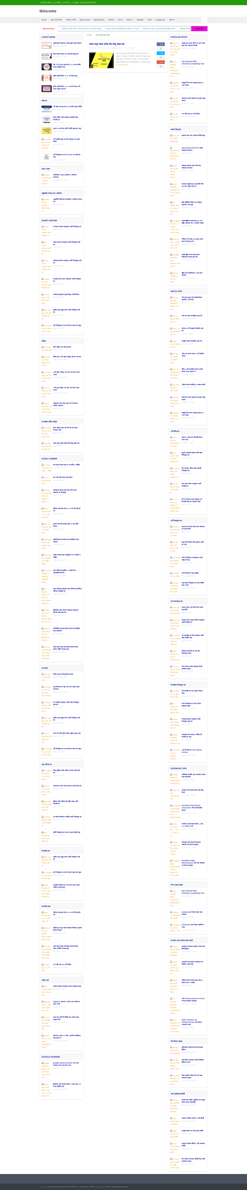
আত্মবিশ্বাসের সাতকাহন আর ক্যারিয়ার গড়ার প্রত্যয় (66, 540)
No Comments (128, 48)
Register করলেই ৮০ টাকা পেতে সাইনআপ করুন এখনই (66, 1002)
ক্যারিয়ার (111, 20)
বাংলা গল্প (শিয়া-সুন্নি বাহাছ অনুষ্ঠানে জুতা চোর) (67, 733)
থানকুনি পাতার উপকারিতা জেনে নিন (192, 341)
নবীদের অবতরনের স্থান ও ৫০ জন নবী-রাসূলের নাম (66, 509)
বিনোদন (120, 20)
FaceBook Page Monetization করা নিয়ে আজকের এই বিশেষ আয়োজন (193, 862)
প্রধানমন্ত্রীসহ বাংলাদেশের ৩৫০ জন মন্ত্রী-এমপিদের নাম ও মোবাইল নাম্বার (193, 221)
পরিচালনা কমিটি (71, 20)
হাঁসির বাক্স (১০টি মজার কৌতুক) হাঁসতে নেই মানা (67, 356)
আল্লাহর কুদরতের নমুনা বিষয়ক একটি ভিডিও (66, 294)
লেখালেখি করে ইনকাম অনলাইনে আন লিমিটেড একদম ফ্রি (192, 962)
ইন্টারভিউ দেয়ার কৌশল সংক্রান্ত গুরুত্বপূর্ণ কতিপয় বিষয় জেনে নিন (65, 611)
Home (44, 20)
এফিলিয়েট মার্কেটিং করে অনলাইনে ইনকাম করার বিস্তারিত (159, 29)
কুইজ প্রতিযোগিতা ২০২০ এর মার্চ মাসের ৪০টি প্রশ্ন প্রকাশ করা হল (66, 87)
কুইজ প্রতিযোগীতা (56, 20)
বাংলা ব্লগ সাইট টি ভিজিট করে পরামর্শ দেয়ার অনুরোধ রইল (66, 1018)
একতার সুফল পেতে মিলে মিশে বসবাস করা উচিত (192, 608)
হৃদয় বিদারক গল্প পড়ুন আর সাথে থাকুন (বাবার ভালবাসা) (66, 687)
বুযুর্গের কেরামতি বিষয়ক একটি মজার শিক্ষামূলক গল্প (192, 453)
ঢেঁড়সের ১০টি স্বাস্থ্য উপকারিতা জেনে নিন (193, 329)
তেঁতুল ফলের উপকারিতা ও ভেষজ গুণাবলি (193, 384)
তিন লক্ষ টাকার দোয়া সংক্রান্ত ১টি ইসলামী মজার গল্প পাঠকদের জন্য (192, 500)
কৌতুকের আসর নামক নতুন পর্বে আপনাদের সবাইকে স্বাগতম (65, 404)
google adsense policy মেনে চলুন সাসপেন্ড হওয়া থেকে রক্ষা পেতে (66, 1064)
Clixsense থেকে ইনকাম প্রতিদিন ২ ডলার (193, 925)
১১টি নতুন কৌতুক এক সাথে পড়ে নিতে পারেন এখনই (66, 388)
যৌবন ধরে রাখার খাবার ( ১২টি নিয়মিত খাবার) (193, 354)
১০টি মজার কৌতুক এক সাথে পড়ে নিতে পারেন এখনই (66, 373)
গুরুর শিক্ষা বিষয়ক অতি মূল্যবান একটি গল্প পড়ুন (193, 543)
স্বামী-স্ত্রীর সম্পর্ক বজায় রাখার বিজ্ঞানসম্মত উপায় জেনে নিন (191, 255)
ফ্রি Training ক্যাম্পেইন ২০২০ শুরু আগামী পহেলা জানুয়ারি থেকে (67, 65)
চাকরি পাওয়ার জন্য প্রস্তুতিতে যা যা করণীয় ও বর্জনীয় (67, 555)
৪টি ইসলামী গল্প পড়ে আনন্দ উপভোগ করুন (192, 691)
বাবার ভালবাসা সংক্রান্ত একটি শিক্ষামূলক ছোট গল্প (66, 243)
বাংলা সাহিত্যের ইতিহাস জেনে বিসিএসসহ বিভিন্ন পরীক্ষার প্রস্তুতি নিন (67, 589)
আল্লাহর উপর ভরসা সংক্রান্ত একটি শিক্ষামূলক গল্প (67, 279)
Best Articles (99, 20)
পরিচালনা (172, 20)
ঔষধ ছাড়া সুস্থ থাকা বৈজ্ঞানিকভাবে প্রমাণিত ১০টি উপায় (85, 29)
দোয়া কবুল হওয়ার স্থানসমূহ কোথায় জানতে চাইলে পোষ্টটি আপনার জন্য (65, 647)
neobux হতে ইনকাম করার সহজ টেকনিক (192, 913)
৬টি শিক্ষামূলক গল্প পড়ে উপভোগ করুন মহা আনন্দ (67, 325)
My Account (85, 20)
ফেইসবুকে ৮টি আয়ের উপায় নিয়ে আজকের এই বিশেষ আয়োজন (191, 843)
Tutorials (140, 20)
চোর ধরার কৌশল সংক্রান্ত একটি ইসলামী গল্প (191, 484)
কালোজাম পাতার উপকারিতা (88, 3)
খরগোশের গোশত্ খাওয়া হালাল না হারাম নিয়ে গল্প (67, 785)
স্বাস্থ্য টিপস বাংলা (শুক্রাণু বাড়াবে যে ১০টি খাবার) (192, 83)
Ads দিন (130, 20)
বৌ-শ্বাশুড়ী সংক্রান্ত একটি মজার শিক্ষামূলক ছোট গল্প (66, 703)
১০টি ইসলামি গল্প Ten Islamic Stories (192, 751)
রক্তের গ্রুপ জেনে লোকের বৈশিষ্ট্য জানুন (193, 135)
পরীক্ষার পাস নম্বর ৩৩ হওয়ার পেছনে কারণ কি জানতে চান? (192, 240)
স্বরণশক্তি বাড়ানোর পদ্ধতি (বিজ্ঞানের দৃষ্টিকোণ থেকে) (193, 1060)
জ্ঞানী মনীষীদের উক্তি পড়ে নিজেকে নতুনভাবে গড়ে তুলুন (192, 203)
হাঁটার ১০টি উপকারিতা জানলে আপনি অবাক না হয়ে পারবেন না (192, 370)
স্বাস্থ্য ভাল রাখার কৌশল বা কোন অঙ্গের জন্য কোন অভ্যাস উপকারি (193, 44)
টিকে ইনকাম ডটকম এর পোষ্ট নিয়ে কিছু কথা (65, 54)
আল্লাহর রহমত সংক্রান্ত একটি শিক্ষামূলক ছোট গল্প (191, 720)
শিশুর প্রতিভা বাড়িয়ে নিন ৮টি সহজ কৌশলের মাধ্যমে (192, 1076)
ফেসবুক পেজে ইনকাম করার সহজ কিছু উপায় (192, 791)
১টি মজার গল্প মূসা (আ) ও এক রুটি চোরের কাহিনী (67, 106)
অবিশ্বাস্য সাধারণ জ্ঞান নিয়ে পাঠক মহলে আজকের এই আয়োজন (65, 491)
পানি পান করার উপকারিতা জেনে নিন (192, 315)
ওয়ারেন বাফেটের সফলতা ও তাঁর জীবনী (193, 1118)
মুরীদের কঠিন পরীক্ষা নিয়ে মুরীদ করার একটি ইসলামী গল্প (65, 802)
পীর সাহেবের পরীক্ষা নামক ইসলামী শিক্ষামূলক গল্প (191, 469)
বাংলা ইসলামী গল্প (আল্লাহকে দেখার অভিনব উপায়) (192, 558)
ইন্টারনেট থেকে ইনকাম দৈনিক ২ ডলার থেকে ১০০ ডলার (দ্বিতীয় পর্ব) (67, 1085)
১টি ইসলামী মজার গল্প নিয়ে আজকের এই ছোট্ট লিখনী (66, 140)
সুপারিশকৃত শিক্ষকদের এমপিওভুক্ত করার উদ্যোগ (67, 43)
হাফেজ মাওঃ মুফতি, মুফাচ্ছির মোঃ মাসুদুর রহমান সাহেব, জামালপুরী (193, 1100)
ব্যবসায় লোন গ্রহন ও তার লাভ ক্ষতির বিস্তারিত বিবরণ (122, 29)
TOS (150, 20)
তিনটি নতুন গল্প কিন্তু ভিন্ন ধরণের (63, 674)
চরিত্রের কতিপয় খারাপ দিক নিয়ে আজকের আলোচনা (191, 166)
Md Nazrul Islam (103, 48)
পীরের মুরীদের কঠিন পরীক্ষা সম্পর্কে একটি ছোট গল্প (66, 771)
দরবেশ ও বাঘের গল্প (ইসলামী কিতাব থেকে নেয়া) (192, 438)
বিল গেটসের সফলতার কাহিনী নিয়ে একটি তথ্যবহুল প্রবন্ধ (193, 1159)
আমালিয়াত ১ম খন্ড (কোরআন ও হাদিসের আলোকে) (64, 175)
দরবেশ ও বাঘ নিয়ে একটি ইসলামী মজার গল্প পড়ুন (67, 128)
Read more (124, 64)
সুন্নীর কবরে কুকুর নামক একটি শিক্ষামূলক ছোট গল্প (66, 310)
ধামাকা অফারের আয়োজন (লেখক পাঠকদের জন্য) (67, 986)
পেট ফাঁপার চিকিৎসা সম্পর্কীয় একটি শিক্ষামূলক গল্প (67, 816)
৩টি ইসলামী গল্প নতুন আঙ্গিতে (190, 573)
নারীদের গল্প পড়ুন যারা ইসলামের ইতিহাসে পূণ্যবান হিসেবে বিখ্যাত (67, 928)
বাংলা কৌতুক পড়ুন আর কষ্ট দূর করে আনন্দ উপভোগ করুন (65, 428)
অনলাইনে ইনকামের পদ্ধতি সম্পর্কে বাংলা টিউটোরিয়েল (193, 947)
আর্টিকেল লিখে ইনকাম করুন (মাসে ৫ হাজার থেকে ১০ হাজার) (192, 981)
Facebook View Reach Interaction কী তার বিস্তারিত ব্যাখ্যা (192, 807)
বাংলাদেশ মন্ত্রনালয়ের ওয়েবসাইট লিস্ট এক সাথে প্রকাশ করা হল (193, 185)
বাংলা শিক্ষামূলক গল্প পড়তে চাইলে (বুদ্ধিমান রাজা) (191, 704)
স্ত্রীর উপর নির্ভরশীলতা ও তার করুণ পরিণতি (192, 274)
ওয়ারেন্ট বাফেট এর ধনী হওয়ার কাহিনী (192, 1130)
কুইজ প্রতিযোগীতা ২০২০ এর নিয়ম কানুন (65, 75)
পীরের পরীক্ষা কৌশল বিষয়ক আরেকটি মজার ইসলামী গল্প (65, 118)
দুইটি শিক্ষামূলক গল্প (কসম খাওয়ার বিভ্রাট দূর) (66, 832)
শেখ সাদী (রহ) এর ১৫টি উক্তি (62, 964)
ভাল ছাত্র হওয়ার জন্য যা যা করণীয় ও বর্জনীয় (66, 464)
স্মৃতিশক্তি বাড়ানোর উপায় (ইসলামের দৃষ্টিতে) (192, 1048)
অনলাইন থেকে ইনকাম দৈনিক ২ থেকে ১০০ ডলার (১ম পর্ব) (192, 824)
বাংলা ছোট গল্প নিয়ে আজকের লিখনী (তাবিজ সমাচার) (192, 667)
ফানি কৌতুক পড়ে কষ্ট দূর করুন (62, 347)
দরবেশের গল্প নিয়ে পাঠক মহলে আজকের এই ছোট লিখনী (193, 527)
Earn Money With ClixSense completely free (193, 62)
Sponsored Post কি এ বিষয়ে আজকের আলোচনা (192, 149)
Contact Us (160, 20)
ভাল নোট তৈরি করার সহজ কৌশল (62, 477)
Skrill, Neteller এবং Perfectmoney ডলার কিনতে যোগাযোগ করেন (192, 1022)
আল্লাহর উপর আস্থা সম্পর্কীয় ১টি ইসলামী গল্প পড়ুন (192, 735)
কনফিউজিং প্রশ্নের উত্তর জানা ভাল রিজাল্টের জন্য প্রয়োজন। (66, 629)
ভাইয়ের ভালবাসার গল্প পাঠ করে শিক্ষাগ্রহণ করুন (191, 652)
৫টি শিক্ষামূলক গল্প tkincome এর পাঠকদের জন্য (66, 155)
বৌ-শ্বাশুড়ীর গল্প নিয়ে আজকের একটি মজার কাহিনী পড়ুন (193, 636)
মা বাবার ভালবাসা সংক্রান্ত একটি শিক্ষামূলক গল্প (67, 226)
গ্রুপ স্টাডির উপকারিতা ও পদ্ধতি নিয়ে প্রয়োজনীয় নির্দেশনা (64, 571)
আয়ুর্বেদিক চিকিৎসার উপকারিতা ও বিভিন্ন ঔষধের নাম (67, 200)
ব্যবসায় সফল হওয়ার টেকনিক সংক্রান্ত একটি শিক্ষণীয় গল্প (193, 621)
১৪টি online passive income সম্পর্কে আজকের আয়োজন (193, 999)
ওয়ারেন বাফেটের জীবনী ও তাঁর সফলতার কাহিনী (193, 1144)
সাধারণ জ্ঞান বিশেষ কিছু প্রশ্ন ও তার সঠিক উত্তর (65, 524)
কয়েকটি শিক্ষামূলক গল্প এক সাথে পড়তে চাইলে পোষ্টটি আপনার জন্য (66, 886)
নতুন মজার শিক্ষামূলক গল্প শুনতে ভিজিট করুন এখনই (193, 583)
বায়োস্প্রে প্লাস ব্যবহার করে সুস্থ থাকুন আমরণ (193, 99)
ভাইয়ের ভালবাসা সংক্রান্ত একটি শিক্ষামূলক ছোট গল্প (67, 261)
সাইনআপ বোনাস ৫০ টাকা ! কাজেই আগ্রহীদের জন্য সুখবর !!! (67, 1036)
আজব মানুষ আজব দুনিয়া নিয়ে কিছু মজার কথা (107, 44)
